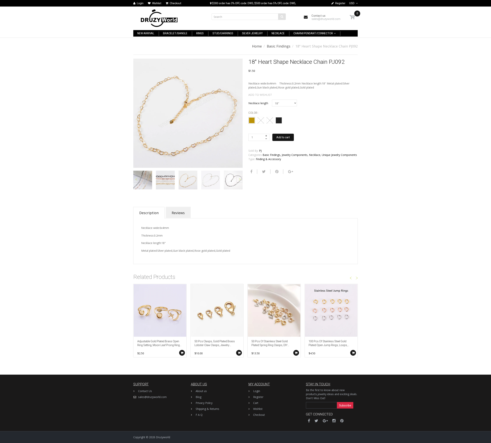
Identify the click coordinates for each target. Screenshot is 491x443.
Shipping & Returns (207, 409)
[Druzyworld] (159, 17)
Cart (255, 403)
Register (258, 397)
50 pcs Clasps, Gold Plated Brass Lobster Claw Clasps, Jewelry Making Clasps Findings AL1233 (214, 343)
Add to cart (283, 137)
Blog (198, 397)
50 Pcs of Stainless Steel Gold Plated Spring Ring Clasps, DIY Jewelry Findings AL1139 (269, 343)
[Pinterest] (342, 420)
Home (257, 46)
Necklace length (258, 103)
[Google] (290, 171)
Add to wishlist (260, 95)
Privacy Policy (204, 403)
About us (201, 391)
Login (256, 391)
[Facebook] (250, 171)
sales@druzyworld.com (152, 397)
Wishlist (258, 409)
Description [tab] (149, 212)
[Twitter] (263, 171)
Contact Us (145, 391)
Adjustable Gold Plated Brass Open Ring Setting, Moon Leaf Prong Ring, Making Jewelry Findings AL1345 (158, 343)
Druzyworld (163, 437)
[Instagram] (334, 420)
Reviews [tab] (178, 212)
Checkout (259, 415)
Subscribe (345, 405)
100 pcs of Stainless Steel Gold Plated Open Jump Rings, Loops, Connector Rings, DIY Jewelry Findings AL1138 (328, 343)
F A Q (199, 415)
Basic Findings (278, 46)
